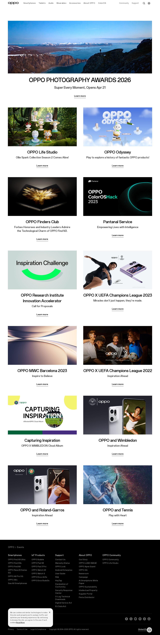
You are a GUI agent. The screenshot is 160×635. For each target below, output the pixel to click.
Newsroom (84, 574)
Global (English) (145, 629)
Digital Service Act (63, 603)
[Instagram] (140, 618)
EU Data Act (60, 606)
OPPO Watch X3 (39, 570)
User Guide (60, 574)
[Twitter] (131, 618)
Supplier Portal (85, 594)
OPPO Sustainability (88, 587)
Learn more (80, 96)
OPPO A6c (13, 580)
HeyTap (58, 581)
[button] (149, 629)
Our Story (83, 560)
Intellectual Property (88, 590)
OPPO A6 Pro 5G (15, 576)
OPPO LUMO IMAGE (88, 563)
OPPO (11, 547)
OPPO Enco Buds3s (40, 581)
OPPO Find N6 (14, 567)
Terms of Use (22, 629)
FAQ (57, 577)
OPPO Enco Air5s (39, 577)
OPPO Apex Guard (87, 567)
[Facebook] (126, 618)
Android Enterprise (63, 570)
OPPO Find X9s (15, 563)
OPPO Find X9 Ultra (16, 560)
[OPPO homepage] (13, 3)
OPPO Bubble (38, 560)
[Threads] (144, 618)
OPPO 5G (83, 570)
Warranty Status (62, 563)
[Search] (144, 3)
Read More (20, 622)
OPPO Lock (60, 567)
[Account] (149, 3)
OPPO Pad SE (38, 563)
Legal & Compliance (38, 629)
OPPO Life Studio (110, 563)
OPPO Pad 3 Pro (39, 567)
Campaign (83, 577)
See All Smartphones (17, 583)
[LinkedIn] (149, 618)
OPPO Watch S (38, 574)
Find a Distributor (86, 597)
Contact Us (60, 560)
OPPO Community (110, 560)
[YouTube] (135, 618)
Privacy (11, 629)
